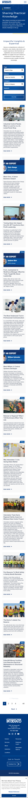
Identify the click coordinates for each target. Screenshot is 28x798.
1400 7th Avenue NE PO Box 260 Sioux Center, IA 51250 (14, 727)
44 (23, 704)
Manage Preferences (14, 791)
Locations (7, 752)
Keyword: (6, 88)
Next (13, 709)
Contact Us (12, 764)
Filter (14, 97)
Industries (7, 749)
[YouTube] (18, 734)
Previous (15, 698)
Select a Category (10, 84)
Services (7, 742)
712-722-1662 (14, 730)
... (19, 704)
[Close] (26, 778)
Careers (7, 739)
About (6, 745)
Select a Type (9, 70)
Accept (14, 795)
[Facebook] (15, 734)
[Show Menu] (25, 2)
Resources (18, 739)
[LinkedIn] (9, 734)
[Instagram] (12, 734)
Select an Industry (10, 77)
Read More (7, 151)
